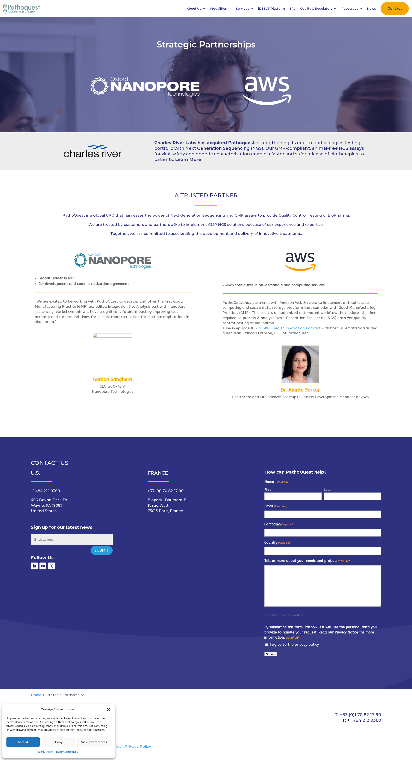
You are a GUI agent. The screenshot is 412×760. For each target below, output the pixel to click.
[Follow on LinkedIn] (34, 566)
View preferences (94, 742)
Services (242, 9)
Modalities (218, 9)
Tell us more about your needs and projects (307, 561)
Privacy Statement (66, 751)
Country (277, 542)
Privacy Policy (138, 746)
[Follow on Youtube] (42, 566)
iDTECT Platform (271, 8)
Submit (101, 550)
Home (36, 695)
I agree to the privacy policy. (295, 644)
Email (275, 506)
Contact (395, 8)
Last (327, 490)
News (371, 9)
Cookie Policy (45, 751)
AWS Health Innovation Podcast (292, 328)
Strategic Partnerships (206, 44)
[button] (108, 709)
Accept (23, 742)
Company (279, 524)
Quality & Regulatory (316, 9)
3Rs (292, 9)
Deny (58, 742)
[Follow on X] (51, 566)
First (267, 490)
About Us (194, 9)
